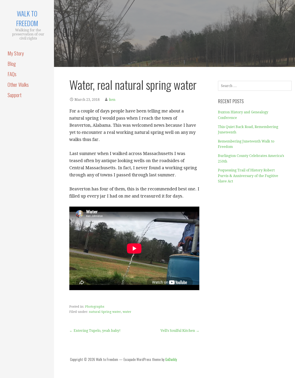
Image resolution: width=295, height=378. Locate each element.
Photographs (94, 306)
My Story (16, 53)
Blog (12, 63)
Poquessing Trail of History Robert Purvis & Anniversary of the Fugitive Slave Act (248, 175)
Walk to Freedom (27, 18)
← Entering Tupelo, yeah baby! (95, 331)
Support (15, 95)
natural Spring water (105, 311)
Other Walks (18, 84)
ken (112, 100)
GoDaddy (171, 359)
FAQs (12, 74)
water (127, 311)
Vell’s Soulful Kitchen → (179, 331)
